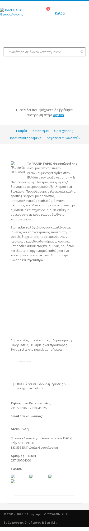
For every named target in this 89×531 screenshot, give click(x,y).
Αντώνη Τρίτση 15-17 (27, 434)
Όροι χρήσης (63, 131)
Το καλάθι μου (21, 311)
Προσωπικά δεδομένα (25, 138)
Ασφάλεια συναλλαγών (63, 138)
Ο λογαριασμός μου (25, 316)
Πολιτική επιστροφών (26, 297)
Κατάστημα (41, 131)
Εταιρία (21, 131)
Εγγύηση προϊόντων (25, 302)
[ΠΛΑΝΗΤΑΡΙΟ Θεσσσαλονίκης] (22, 14)
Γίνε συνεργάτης (26, 325)
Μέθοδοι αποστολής (26, 288)
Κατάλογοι (18, 306)
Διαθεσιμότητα (22, 292)
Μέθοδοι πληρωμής (25, 283)
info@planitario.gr (24, 421)
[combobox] (44, 51)
